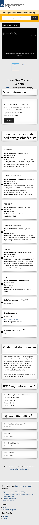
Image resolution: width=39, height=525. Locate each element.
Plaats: (6, 400)
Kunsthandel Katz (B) (11, 319)
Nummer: (7, 403)
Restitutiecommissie (9, 498)
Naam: (6, 395)
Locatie (6, 158)
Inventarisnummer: (10, 110)
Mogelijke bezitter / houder (13, 153)
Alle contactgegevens (9, 510)
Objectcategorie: (9, 112)
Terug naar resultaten (11, 25)
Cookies (5, 519)
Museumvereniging (9, 501)
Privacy (5, 516)
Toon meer (8, 120)
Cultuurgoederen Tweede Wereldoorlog (18, 12)
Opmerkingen (9, 194)
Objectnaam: (8, 115)
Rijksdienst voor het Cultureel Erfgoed (15, 492)
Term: (5, 424)
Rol (5, 155)
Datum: (6, 405)
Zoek (34, 18)
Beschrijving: (8, 107)
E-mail (5, 507)
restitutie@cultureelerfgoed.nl (19, 469)
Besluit (6, 322)
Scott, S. (9, 87)
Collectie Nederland (22, 486)
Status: (6, 397)
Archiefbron (8, 160)
